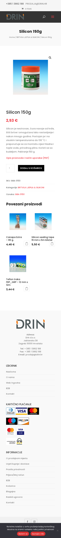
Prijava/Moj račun (15, 475)
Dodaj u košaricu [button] (27, 243)
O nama (10, 377)
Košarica (10, 486)
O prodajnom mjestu (17, 458)
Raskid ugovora (14, 497)
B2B (8, 388)
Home (12, 37)
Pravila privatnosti (15, 469)
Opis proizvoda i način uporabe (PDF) (27, 158)
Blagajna (10, 491)
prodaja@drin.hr (34, 354)
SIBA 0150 (20, 194)
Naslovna (11, 371)
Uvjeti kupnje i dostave (17, 463)
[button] (50, 57)
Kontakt (10, 393)
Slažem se (23, 534)
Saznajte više (38, 534)
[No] (57, 530)
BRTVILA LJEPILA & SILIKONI (28, 37)
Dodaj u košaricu (31, 168)
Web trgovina (13, 382)
